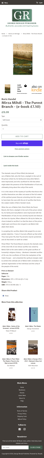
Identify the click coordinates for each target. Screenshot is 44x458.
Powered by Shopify (36, 454)
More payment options (22, 149)
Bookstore (22, 390)
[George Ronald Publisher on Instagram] (24, 430)
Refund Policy (22, 419)
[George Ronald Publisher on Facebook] (20, 430)
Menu (6, 3)
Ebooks (22, 393)
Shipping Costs (22, 416)
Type (3, 116)
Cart (40, 3)
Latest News (22, 395)
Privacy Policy (22, 414)
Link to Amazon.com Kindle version (16, 156)
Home (3, 34)
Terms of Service (22, 411)
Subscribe (35, 447)
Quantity (4, 125)
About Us (22, 398)
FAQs (22, 401)
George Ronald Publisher (21, 454)
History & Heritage (14, 34)
